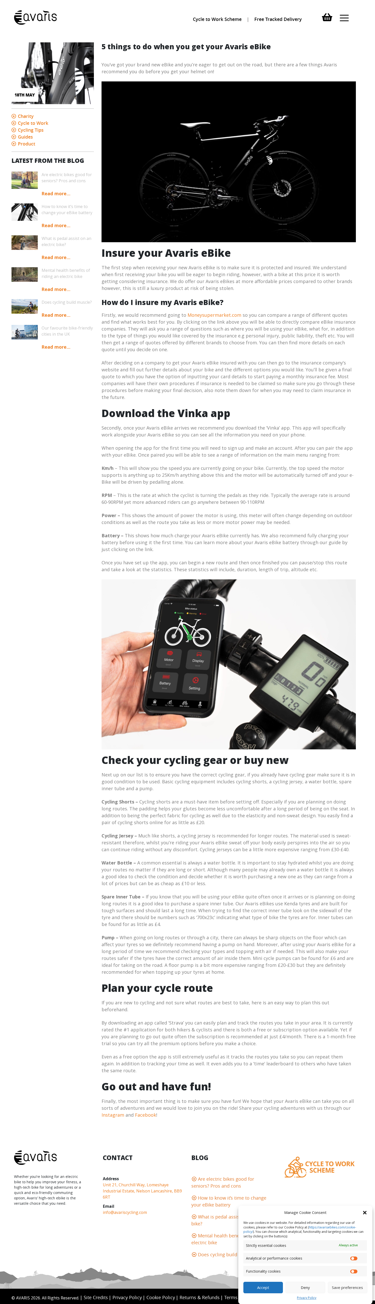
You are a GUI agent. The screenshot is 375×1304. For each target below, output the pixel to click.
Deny (305, 1287)
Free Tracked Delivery (278, 19)
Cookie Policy (160, 1297)
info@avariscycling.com (125, 1212)
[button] (364, 1212)
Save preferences (347, 1287)
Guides (25, 137)
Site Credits (96, 1297)
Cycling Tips (31, 130)
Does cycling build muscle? (227, 1254)
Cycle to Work (33, 123)
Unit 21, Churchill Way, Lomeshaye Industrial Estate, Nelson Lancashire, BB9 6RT (142, 1191)
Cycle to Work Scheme (217, 19)
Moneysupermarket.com (214, 315)
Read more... (56, 193)
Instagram (113, 1115)
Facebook (145, 1115)
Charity (26, 116)
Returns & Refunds (200, 1297)
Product (26, 144)
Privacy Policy (306, 1298)
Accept (263, 1287)
